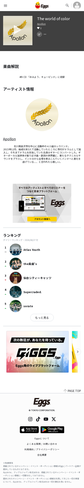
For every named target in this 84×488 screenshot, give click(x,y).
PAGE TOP (74, 391)
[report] (45, 34)
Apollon (41, 23)
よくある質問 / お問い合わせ (42, 443)
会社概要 (42, 454)
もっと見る (42, 318)
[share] (39, 34)
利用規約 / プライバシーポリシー (42, 449)
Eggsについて (42, 438)
